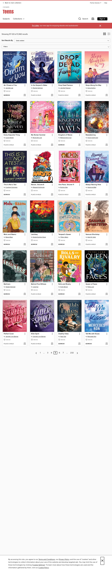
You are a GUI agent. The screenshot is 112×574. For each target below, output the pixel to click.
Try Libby (35, 26)
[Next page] (77, 353)
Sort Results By (7, 40)
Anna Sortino (91, 88)
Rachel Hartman (38, 88)
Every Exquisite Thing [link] (12, 135)
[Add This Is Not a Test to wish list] (24, 194)
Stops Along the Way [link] (93, 85)
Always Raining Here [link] (93, 185)
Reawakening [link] (91, 135)
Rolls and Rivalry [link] (64, 284)
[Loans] (93, 19)
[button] (95, 3)
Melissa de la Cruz (65, 138)
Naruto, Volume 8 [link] (37, 185)
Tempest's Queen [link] (64, 234)
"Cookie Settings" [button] (38, 565)
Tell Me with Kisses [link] (93, 334)
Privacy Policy (64, 559)
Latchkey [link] (34, 234)
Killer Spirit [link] (35, 334)
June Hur (35, 287)
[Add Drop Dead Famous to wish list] (79, 95)
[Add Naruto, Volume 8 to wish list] (52, 194)
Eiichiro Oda (64, 187)
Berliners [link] (7, 284)
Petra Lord (91, 287)
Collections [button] (18, 19)
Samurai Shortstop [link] (92, 234)
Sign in (102, 19)
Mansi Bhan (9, 237)
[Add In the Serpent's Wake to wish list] (52, 95)
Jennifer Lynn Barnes (12, 336)
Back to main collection (12, 3)
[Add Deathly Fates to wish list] (79, 343)
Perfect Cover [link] (9, 334)
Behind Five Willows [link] (38, 284)
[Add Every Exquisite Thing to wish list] (24, 145)
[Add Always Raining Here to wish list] (106, 194)
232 (72, 353)
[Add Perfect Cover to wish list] (24, 343)
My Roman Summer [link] (38, 135)
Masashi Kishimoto (39, 187)
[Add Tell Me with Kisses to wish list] (106, 343)
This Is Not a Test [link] (10, 185)
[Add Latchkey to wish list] (52, 244)
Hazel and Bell (92, 187)
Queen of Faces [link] (91, 284)
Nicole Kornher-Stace (39, 237)
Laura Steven (10, 138)
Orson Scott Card (93, 138)
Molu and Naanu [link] (10, 234)
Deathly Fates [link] (63, 334)
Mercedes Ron (92, 336)
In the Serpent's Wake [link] (39, 85)
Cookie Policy (43, 568)
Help (105, 3)
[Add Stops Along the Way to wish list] (106, 95)
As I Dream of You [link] (10, 85)
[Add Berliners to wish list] (24, 294)
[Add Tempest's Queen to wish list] (79, 244)
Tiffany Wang (64, 237)
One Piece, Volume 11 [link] (66, 185)
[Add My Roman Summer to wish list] (52, 145)
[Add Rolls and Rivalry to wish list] (79, 294)
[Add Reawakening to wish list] (106, 145)
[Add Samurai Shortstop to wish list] (106, 244)
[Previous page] (36, 353)
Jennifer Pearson (65, 88)
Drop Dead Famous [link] (65, 85)
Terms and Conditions (46, 559)
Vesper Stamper (10, 287)
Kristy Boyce (64, 287)
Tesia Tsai (63, 336)
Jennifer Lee (9, 88)
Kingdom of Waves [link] (65, 135)
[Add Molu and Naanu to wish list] (24, 244)
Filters (6, 47)
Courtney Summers (11, 187)
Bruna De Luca (37, 138)
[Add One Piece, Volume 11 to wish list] (79, 194)
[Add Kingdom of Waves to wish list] (79, 145)
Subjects (6, 19)
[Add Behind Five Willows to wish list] (52, 294)
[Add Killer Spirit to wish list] (52, 343)
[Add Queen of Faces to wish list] (106, 294)
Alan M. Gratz (92, 237)
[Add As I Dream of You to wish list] (24, 95)
